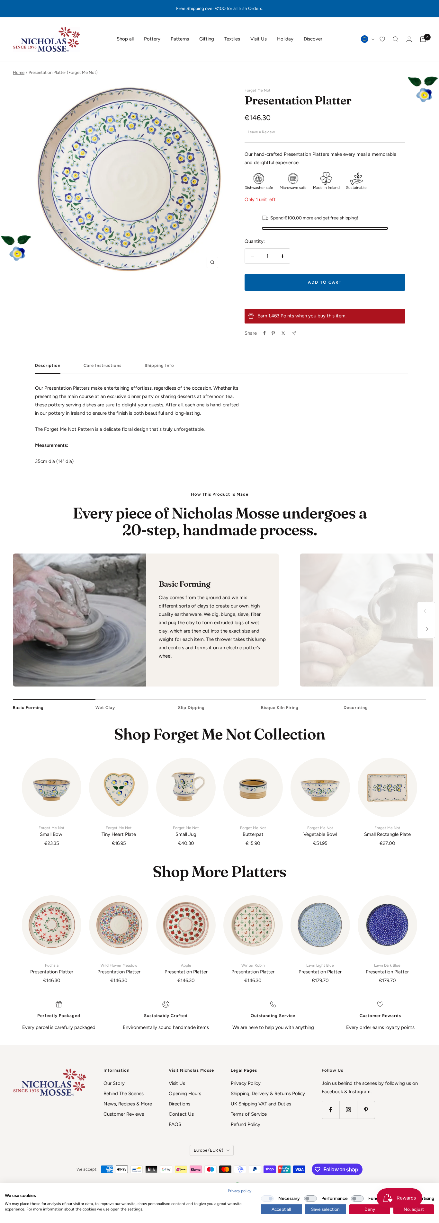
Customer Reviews (123, 1114)
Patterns (180, 39)
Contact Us (181, 1114)
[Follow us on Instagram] (348, 1110)
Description (47, 365)
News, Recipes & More (127, 1104)
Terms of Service (249, 1114)
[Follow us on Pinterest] (366, 1110)
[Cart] (423, 39)
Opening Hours (185, 1093)
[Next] (426, 629)
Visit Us (258, 39)
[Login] (409, 39)
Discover (313, 39)
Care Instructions (102, 365)
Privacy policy (239, 1191)
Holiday (285, 39)
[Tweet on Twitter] (283, 333)
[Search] (396, 39)
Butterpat (253, 831)
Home (18, 72)
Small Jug (186, 831)
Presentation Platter (51, 969)
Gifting (206, 39)
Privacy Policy (246, 1083)
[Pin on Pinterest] (273, 333)
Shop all (125, 39)
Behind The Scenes (123, 1093)
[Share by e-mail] (294, 333)
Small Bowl (52, 831)
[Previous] (426, 611)
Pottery (152, 39)
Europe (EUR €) (208, 1150)
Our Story (114, 1083)
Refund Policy (245, 1124)
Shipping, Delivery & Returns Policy (268, 1093)
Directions (179, 1104)
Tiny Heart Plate (119, 831)
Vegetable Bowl (320, 831)
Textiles (232, 39)
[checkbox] (267, 1198)
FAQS (175, 1124)
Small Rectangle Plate (387, 831)
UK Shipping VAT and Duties (261, 1104)
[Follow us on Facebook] (330, 1110)
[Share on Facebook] (264, 333)
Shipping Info (159, 365)
